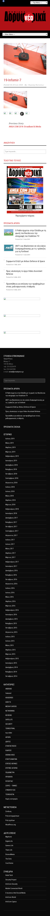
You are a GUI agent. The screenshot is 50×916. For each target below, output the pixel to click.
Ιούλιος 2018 (10, 487)
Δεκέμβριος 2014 (11, 667)
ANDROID (8, 689)
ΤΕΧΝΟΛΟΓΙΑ (9, 794)
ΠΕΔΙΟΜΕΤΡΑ (9, 772)
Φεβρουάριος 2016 (12, 610)
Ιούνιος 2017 (9, 544)
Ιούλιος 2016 (10, 588)
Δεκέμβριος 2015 (11, 619)
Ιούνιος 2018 (9, 491)
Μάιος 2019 (9, 443)
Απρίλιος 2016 (10, 601)
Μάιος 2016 (9, 597)
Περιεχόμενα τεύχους (25, 215)
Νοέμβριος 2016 (11, 575)
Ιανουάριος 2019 (11, 461)
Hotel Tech (9, 875)
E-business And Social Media (15, 893)
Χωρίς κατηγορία (11, 799)
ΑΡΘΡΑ (8, 737)
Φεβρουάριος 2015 (12, 659)
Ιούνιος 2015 (9, 641)
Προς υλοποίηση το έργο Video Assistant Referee (22, 411)
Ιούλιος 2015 (10, 637)
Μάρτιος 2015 (10, 654)
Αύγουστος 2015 (11, 632)
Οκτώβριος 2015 (11, 628)
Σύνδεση (8, 811)
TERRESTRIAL (10, 728)
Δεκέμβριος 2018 (11, 465)
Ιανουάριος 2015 (11, 663)
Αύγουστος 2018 (11, 483)
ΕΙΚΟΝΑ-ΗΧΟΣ (10, 755)
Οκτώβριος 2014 (11, 676)
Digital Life (9, 841)
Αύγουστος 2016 (11, 584)
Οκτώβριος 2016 (11, 579)
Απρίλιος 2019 (10, 447)
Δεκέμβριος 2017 (11, 518)
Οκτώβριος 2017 (11, 526)
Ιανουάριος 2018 (11, 513)
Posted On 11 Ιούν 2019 (22, 239)
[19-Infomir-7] (25, 59)
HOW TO (8, 702)
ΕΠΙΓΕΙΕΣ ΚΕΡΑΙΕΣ (11, 764)
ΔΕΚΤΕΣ (8, 742)
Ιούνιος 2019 (9, 439)
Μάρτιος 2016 (10, 606)
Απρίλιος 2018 (10, 500)
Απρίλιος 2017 (10, 553)
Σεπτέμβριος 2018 (11, 478)
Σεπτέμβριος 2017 (11, 531)
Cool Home (9, 863)
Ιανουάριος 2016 (11, 615)
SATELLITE (9, 720)
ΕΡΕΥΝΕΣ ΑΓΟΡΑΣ (11, 768)
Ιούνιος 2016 (9, 593)
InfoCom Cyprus (11, 902)
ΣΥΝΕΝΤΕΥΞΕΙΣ (10, 790)
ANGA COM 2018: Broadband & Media (25, 126)
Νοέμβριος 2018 (11, 469)
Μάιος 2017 (9, 549)
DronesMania (10, 854)
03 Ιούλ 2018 (18, 85)
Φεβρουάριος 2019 (12, 456)
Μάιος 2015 (9, 645)
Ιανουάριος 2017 (11, 566)
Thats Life (8, 850)
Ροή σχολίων (10, 820)
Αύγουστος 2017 (11, 535)
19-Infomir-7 (12, 80)
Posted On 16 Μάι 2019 (13, 277)
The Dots (8, 859)
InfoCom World (10, 897)
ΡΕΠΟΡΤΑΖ (9, 781)
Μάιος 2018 (9, 496)
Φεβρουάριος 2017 (12, 562)
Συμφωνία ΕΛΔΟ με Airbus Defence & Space (25, 261)
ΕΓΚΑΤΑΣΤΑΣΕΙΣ (10, 746)
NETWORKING (10, 711)
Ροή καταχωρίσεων (12, 816)
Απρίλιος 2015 (10, 650)
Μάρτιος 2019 (10, 452)
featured (8, 693)
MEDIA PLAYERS (11, 706)
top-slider (8, 733)
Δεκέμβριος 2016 (11, 570)
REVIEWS (8, 715)
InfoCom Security (11, 884)
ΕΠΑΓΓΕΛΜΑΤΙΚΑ (11, 759)
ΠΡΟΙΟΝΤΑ (8, 777)
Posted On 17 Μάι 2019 (13, 264)
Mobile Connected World (13, 888)
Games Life (9, 845)
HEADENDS (9, 698)
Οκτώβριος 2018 (11, 474)
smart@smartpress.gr (16, 372)
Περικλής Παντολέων (36, 85)
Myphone (8, 837)
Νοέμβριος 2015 (11, 623)
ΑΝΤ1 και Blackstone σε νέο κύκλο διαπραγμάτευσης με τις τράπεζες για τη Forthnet (30, 249)
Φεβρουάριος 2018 (12, 509)
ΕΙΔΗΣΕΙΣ (8, 750)
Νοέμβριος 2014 (11, 672)
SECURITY (8, 724)
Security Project (10, 880)
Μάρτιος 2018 (10, 505)
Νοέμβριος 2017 (11, 522)
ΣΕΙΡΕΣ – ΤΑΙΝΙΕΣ (11, 786)
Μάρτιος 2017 (10, 557)
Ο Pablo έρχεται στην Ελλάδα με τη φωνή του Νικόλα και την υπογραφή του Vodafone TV (30, 233)
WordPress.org (10, 825)
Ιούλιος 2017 (10, 540)
